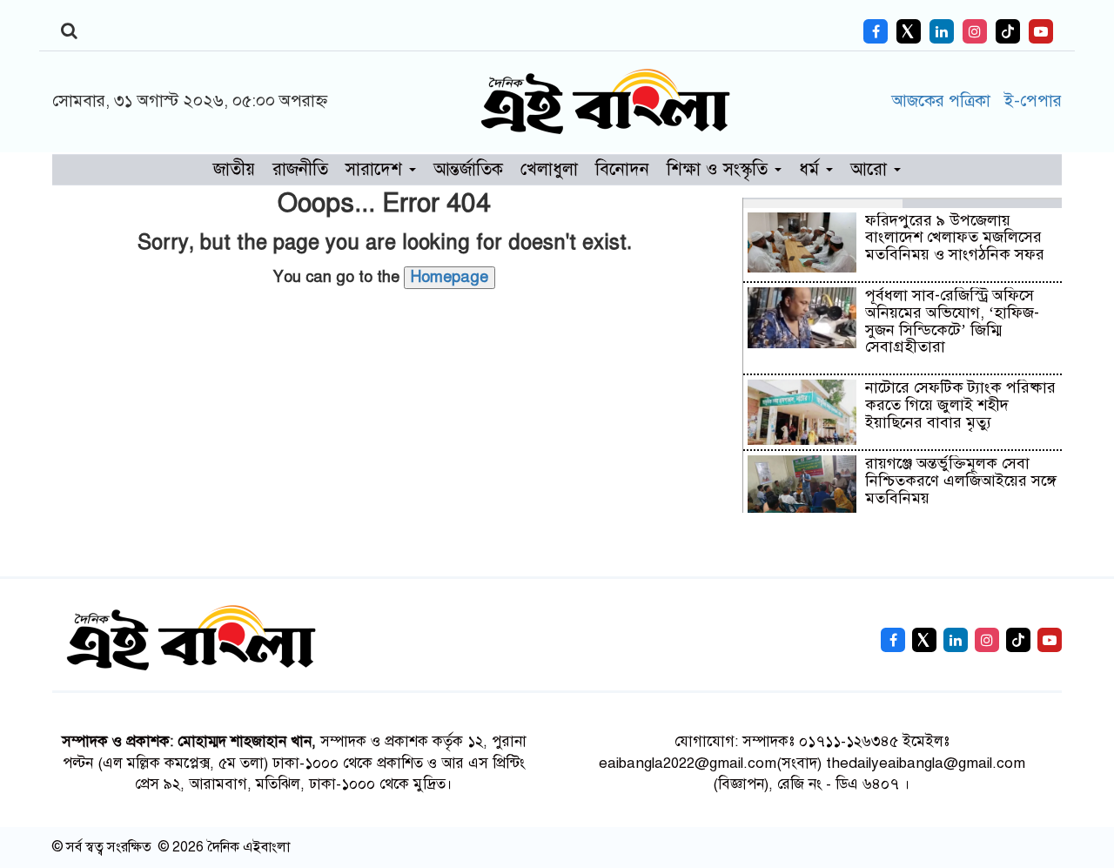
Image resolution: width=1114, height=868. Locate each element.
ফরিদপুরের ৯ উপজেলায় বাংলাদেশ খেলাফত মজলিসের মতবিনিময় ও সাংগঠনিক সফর (954, 238)
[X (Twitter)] (908, 31)
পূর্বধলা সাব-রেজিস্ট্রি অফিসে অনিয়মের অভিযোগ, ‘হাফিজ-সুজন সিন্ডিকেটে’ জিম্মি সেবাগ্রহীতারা (952, 321)
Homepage (449, 276)
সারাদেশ (376, 169)
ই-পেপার (1032, 101)
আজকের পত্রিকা (943, 101)
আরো (871, 169)
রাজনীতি (300, 169)
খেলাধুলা (549, 169)
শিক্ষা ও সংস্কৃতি (720, 169)
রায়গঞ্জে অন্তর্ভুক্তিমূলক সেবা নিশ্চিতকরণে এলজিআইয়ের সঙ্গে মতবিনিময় (961, 481)
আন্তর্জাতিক (468, 169)
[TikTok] (1008, 31)
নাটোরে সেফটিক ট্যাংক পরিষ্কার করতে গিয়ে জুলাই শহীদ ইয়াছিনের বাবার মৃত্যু (960, 405)
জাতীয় (234, 169)
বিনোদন (622, 169)
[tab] (823, 203)
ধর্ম (811, 169)
